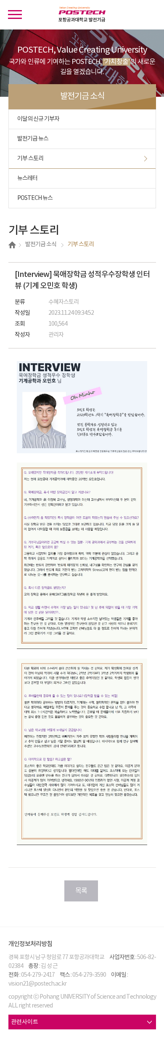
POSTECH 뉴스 (35, 198)
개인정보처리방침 (30, 944)
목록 (81, 891)
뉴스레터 (27, 178)
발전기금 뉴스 (32, 139)
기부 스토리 (30, 158)
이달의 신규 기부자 (38, 119)
